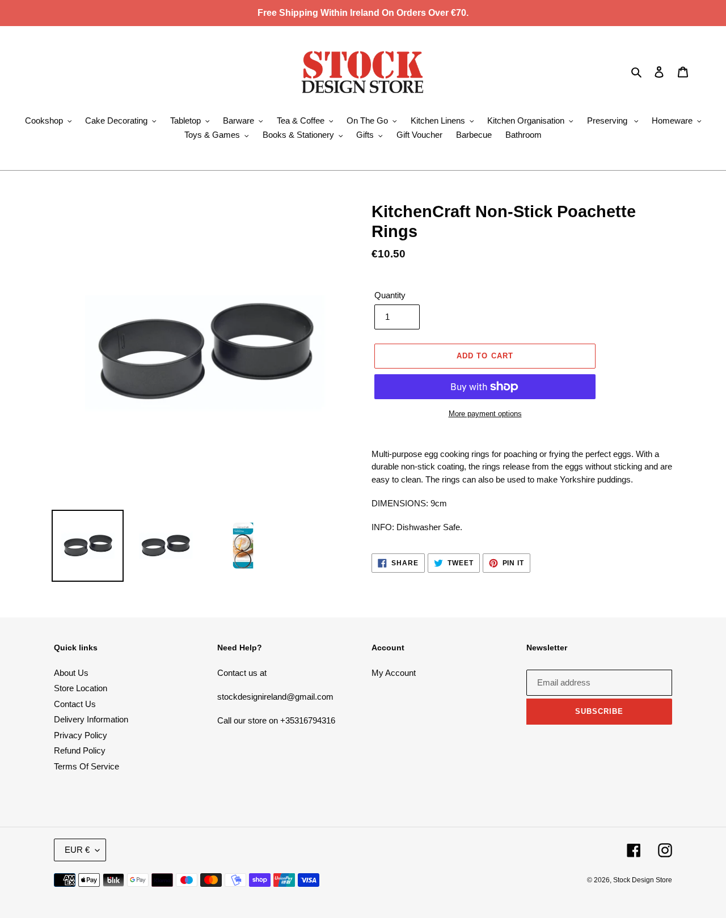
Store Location (80, 688)
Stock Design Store (642, 880)
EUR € (77, 849)
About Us (71, 673)
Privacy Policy (80, 735)
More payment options (485, 413)
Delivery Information (91, 719)
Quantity (390, 295)
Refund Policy (79, 750)
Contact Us (75, 704)
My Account (394, 673)
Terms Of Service (86, 766)
